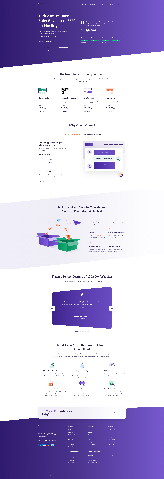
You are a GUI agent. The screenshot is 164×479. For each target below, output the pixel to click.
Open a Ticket (110, 432)
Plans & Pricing (98, 235)
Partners (89, 437)
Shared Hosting (71, 432)
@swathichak (82, 318)
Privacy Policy (123, 475)
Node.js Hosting (91, 455)
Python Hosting (91, 457)
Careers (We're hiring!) (92, 442)
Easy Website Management (73, 465)
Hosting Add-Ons (71, 446)
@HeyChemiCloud (85, 302)
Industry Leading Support (73, 457)
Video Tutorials (111, 444)
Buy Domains (71, 429)
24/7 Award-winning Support (71, 134)
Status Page (110, 437)
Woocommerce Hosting (92, 462)
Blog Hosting (110, 455)
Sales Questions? (111, 429)
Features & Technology (73, 455)
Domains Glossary (111, 439)
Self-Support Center (112, 434)
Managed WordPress (72, 437)
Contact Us (90, 432)
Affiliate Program (91, 444)
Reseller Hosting (71, 439)
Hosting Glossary (111, 442)
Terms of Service (113, 475)
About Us (90, 429)
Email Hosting (71, 444)
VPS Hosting (70, 442)
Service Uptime (71, 460)
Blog (89, 439)
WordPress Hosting (72, 434)
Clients (89, 434)
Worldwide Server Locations (93, 134)
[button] (111, 308)
